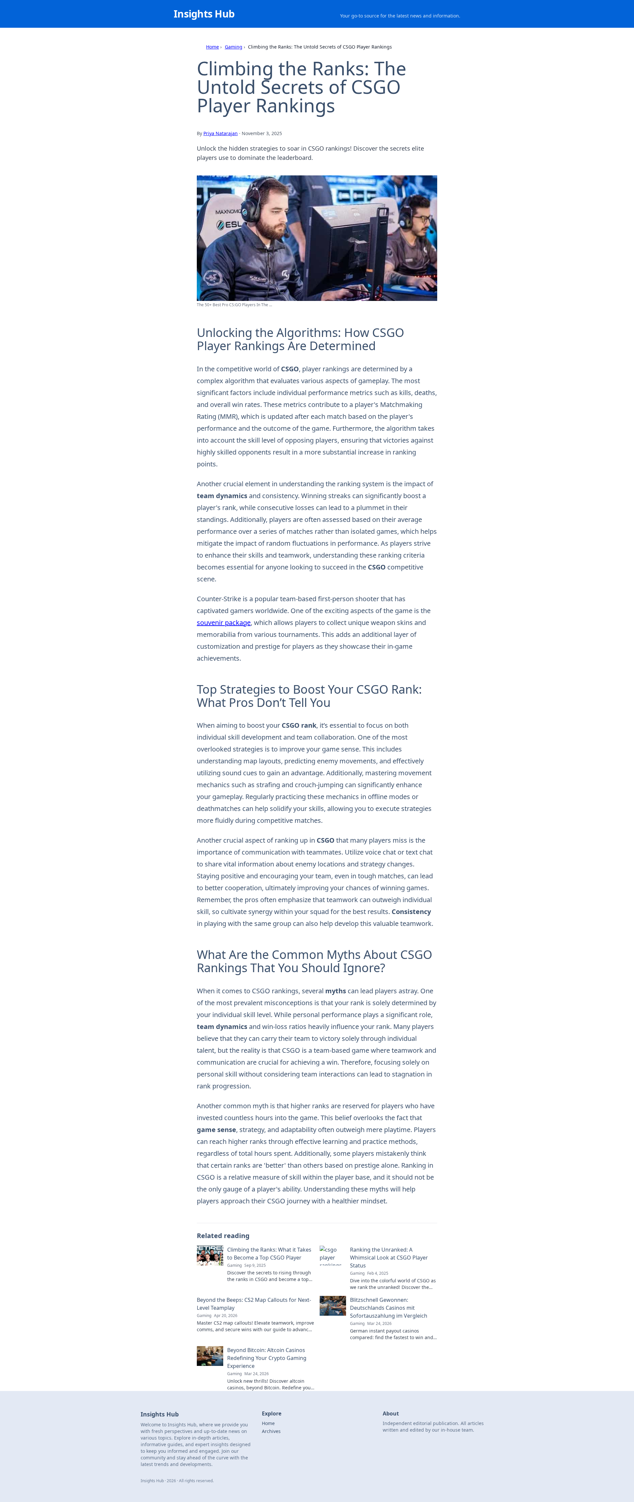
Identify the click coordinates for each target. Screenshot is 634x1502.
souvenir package (224, 622)
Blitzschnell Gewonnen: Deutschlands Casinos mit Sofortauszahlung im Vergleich (388, 1307)
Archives (271, 1431)
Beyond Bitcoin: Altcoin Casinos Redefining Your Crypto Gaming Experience (266, 1358)
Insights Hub (204, 13)
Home (212, 47)
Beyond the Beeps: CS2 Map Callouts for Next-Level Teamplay (254, 1303)
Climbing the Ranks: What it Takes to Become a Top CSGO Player (269, 1253)
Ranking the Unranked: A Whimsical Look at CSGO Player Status (389, 1257)
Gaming (233, 47)
